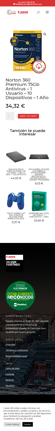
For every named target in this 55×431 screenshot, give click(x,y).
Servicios (10, 379)
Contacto (10, 374)
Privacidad (10, 344)
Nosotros (10, 385)
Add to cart (28, 116)
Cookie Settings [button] (12, 424)
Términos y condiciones (17, 350)
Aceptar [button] (27, 424)
